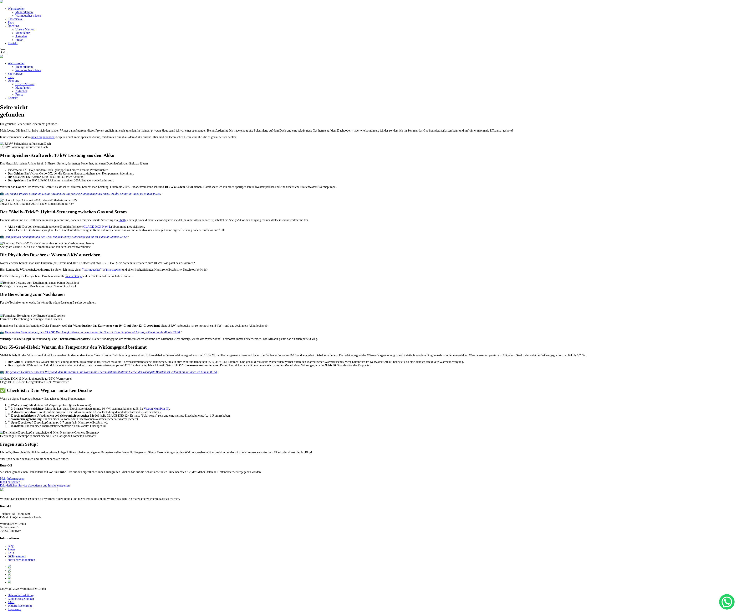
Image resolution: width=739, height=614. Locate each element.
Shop (11, 22)
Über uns (13, 26)
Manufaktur (22, 32)
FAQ (11, 552)
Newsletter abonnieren (21, 559)
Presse (19, 39)
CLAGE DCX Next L (97, 226)
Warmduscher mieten (28, 15)
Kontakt (13, 43)
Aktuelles (21, 36)
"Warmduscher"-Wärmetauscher (101, 269)
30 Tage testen (16, 556)
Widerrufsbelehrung (20, 605)
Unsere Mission (24, 29)
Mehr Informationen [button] (12, 478)
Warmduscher (16, 8)
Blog (11, 546)
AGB (11, 602)
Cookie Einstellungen (21, 598)
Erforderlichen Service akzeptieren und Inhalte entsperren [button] (35, 485)
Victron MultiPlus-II (156, 408)
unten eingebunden (42, 137)
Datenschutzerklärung (21, 595)
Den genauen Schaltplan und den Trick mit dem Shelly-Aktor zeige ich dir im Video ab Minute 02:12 (66, 236)
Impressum (14, 609)
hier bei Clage (73, 276)
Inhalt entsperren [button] (10, 482)
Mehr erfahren (24, 12)
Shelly (122, 220)
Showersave (15, 19)
